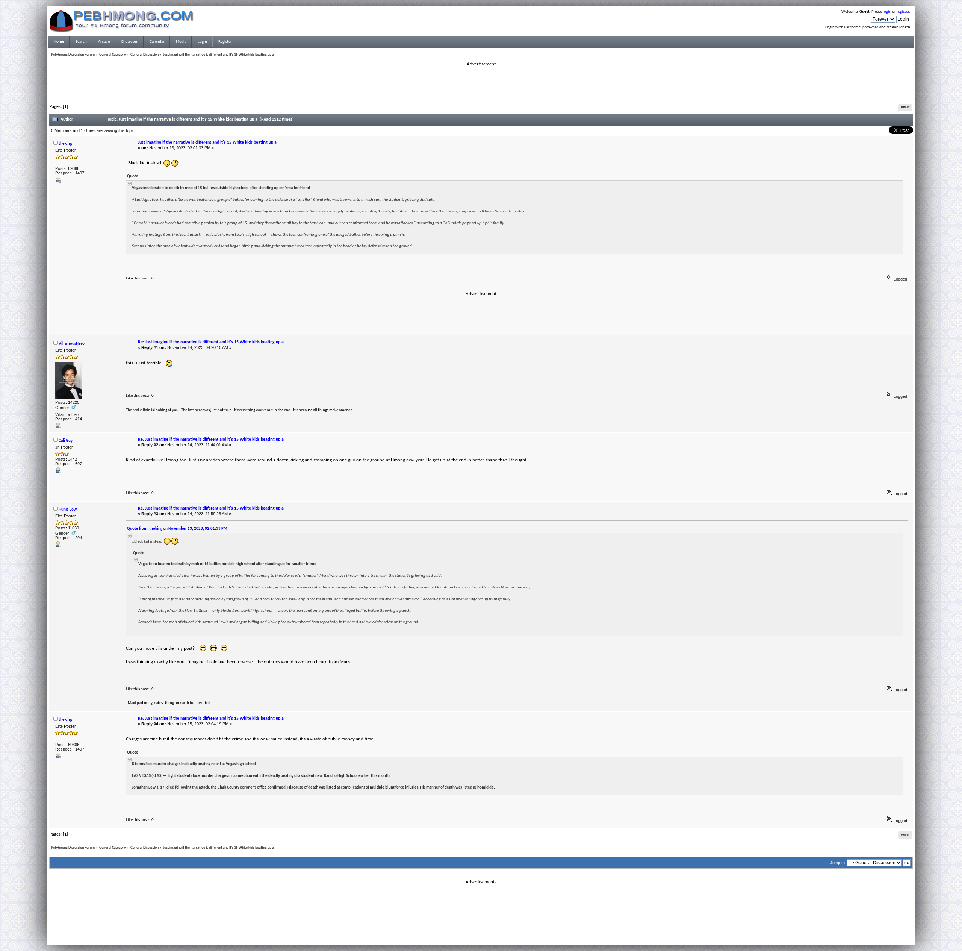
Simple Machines (505, 929)
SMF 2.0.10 (451, 929)
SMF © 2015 (476, 929)
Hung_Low (68, 510)
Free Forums (492, 933)
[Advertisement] (481, 84)
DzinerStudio (490, 938)
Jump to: (838, 862)
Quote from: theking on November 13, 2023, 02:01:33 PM (177, 529)
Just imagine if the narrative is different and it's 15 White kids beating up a (207, 142)
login (887, 12)
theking (65, 144)
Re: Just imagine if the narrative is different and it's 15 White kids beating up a (211, 342)
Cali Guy (66, 441)
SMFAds (465, 933)
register (903, 12)
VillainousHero (72, 344)
